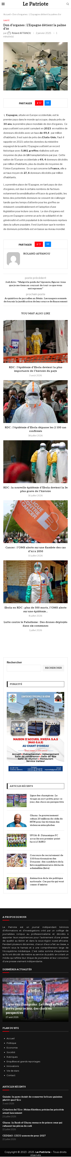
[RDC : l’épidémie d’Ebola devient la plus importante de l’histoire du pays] (35, 341)
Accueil (7, 14)
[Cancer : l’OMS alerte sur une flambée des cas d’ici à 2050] (35, 521)
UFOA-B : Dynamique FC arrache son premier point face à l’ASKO (45, 838)
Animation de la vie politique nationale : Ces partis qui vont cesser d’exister (47, 881)
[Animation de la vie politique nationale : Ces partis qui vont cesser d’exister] (17, 883)
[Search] (67, 4)
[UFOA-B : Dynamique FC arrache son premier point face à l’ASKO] (17, 840)
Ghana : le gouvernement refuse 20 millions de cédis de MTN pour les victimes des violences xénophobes (46, 820)
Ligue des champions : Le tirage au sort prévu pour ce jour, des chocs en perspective (47, 798)
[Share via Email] (48, 103)
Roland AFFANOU (36, 253)
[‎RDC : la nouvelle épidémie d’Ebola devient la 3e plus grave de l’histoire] (35, 461)
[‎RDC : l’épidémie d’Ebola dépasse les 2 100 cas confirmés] (35, 401)
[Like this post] (40, 103)
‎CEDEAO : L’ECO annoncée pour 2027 (24, 1135)
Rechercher (14, 662)
